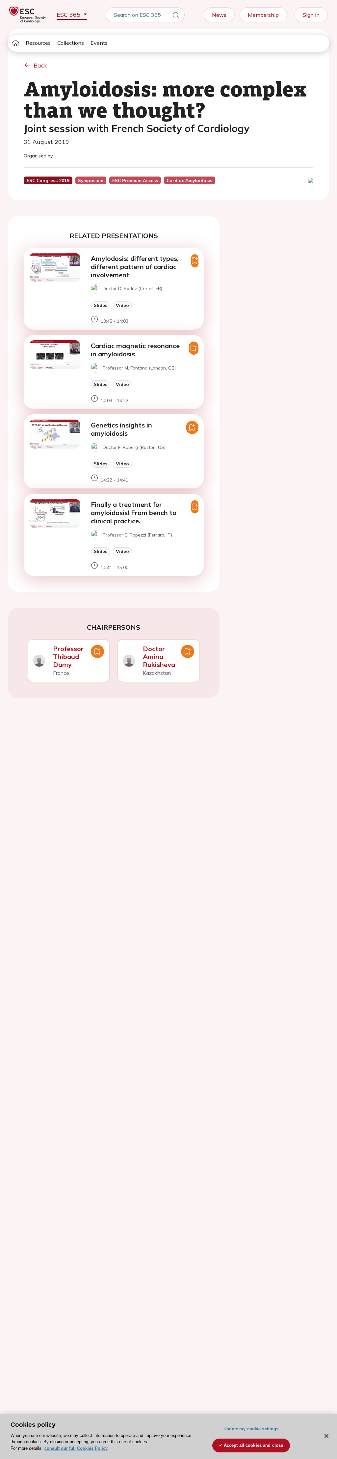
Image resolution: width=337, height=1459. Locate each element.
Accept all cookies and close (253, 1445)
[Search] (175, 16)
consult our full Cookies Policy (76, 1448)
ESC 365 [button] (69, 14)
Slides (100, 305)
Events (99, 43)
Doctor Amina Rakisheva (159, 657)
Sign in (311, 15)
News (219, 15)
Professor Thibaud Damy (68, 657)
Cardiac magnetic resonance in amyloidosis (135, 350)
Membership (263, 15)
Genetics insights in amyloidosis (121, 429)
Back (40, 65)
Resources (38, 43)
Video (122, 305)
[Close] (326, 1436)
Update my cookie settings (250, 1428)
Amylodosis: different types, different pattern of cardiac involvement (135, 266)
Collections (70, 43)
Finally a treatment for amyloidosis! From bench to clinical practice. (133, 512)
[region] (168, 1436)
